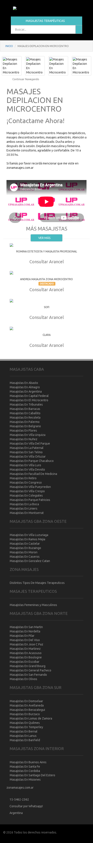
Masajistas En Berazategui (27, 709)
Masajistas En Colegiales (26, 495)
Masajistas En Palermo (25, 422)
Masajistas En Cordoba (25, 771)
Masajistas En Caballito (25, 413)
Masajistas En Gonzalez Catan (30, 561)
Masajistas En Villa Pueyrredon (30, 487)
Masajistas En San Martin (26, 627)
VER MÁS (44, 238)
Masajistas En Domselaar (26, 701)
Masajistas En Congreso (26, 482)
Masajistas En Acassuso (26, 653)
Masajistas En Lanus (23, 735)
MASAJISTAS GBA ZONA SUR (35, 687)
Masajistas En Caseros (25, 556)
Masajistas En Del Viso (25, 640)
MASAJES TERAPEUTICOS (33, 591)
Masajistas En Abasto (24, 383)
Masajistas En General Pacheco (30, 670)
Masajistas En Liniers (23, 508)
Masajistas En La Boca (24, 504)
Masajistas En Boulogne (26, 657)
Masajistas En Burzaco (25, 714)
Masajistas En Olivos (23, 679)
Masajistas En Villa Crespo (27, 491)
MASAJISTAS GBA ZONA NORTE (39, 613)
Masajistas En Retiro (23, 478)
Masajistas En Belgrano (25, 426)
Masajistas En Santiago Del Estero (32, 775)
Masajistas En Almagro (25, 387)
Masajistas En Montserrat (27, 513)
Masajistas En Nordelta (25, 631)
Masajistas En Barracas (25, 409)
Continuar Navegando (25, 79)
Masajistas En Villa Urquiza (27, 435)
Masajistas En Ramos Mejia (27, 539)
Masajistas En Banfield (25, 740)
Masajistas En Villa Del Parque (30, 443)
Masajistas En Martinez (25, 648)
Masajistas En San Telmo (26, 452)
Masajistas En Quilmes (25, 722)
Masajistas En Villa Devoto (27, 469)
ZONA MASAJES (24, 569)
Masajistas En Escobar (24, 661)
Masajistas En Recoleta (25, 417)
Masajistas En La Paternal (26, 448)
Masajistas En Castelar (25, 543)
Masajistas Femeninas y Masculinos (33, 605)
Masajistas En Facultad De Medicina (33, 474)
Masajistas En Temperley (26, 727)
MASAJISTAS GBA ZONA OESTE (38, 521)
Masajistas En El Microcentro (29, 400)
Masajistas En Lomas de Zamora (31, 718)
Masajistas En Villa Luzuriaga (29, 535)
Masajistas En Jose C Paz (26, 644)
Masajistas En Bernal (23, 731)
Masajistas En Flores (23, 430)
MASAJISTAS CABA (27, 369)
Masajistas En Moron (23, 552)
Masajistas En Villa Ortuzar (28, 456)
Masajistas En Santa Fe (25, 766)
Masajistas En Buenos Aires (28, 762)
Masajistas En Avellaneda (27, 705)
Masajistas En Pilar (22, 635)
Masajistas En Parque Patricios (30, 500)
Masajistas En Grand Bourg (27, 666)
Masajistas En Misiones (25, 779)
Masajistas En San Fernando (28, 674)
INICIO (9, 46)
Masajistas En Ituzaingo (25, 548)
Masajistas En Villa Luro (25, 465)
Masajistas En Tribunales (26, 404)
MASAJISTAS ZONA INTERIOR (37, 748)
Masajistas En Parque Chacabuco (32, 461)
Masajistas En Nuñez (23, 439)
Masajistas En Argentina (26, 391)
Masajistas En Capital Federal (29, 396)
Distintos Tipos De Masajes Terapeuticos (37, 583)
